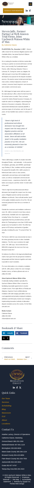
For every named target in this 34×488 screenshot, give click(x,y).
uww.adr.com (6, 306)
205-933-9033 (16, 448)
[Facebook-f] (30, 11)
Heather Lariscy (7, 434)
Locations (6, 424)
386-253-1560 (18, 441)
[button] (30, 4)
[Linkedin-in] (27, 11)
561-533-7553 (22, 459)
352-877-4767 (12, 465)
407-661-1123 (20, 445)
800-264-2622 (19, 469)
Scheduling (6, 406)
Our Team (6, 398)
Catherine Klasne (8, 438)
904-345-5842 (16, 462)
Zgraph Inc (26, 482)
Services (5, 402)
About (4, 420)
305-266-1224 (22, 452)
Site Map (16, 479)
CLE (3, 416)
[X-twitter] (20, 387)
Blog (4, 409)
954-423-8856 (19, 455)
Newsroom (6, 413)
